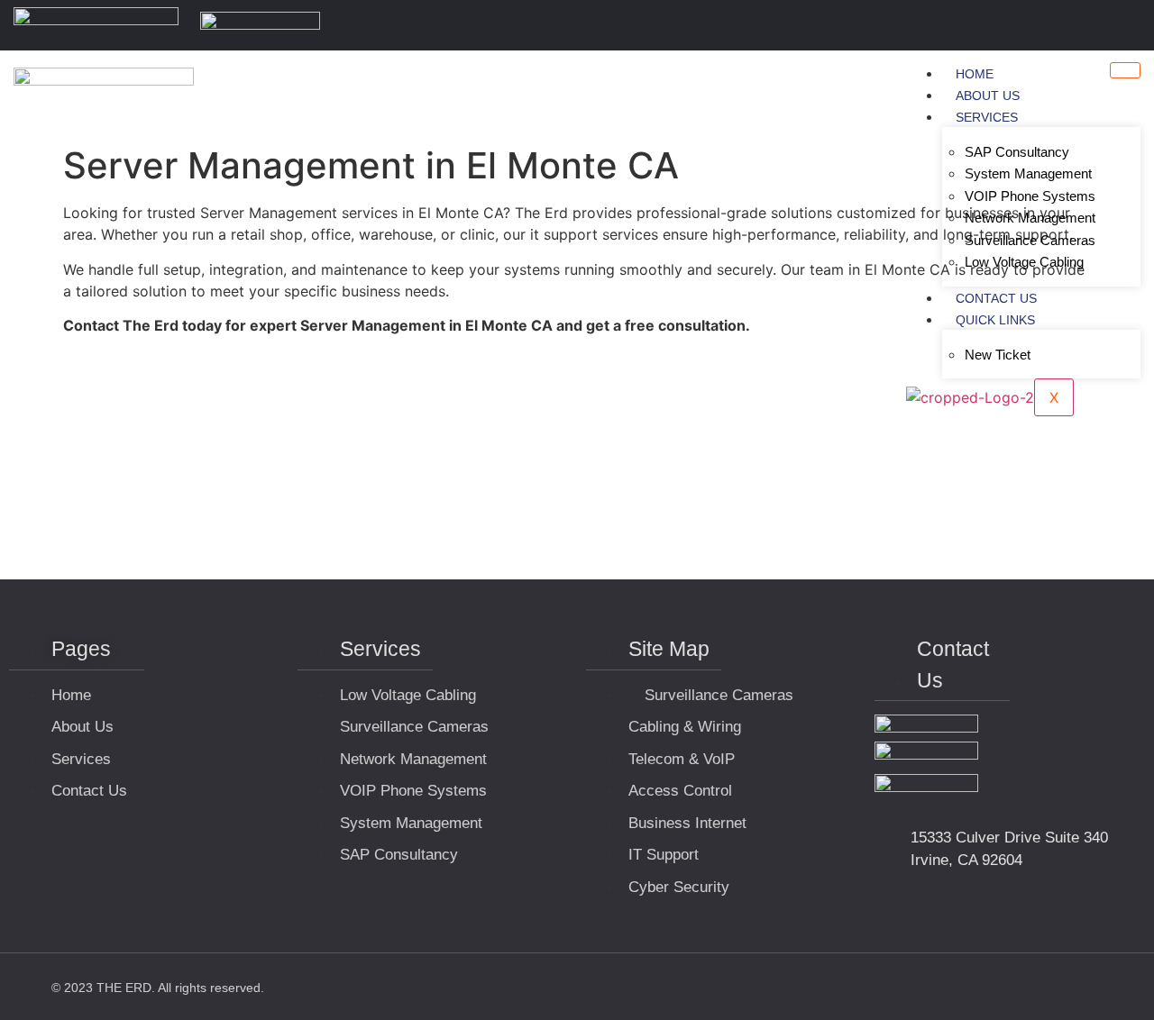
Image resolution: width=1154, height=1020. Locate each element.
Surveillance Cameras (1030, 240)
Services (987, 117)
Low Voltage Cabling (1024, 261)
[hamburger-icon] (1125, 70)
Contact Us (996, 298)
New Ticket (997, 354)
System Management (1028, 173)
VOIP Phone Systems (1030, 196)
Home (975, 74)
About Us (988, 95)
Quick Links (995, 320)
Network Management (1030, 217)
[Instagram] (1129, 25)
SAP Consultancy (1017, 151)
